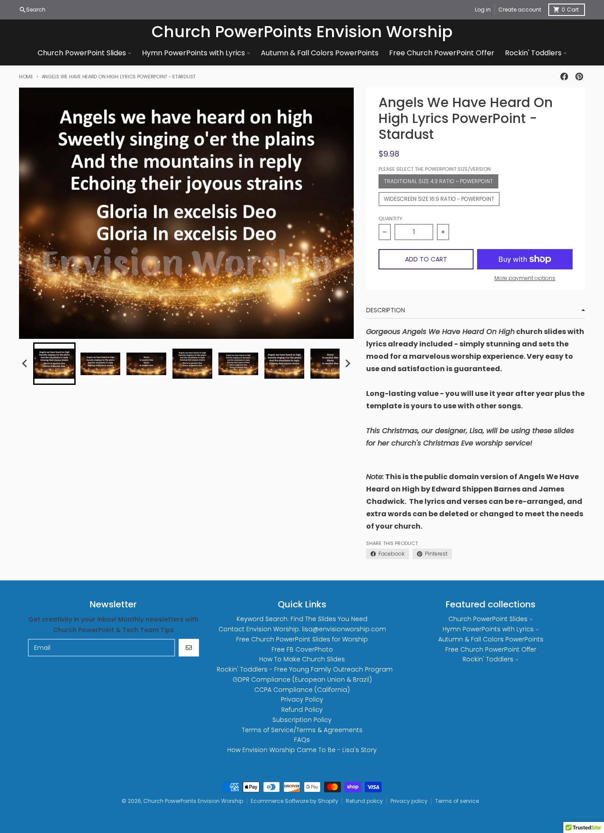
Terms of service (457, 801)
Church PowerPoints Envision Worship (302, 32)
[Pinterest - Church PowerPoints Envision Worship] (579, 76)
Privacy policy (409, 801)
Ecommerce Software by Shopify (294, 801)
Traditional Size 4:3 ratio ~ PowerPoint (438, 181)
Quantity (390, 218)
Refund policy (364, 801)
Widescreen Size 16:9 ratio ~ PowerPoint (439, 199)
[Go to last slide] (25, 363)
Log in (483, 9)
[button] (54, 363)
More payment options (524, 278)
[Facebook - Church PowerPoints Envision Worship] (564, 76)
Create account (519, 9)
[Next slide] (347, 363)
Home (26, 76)
